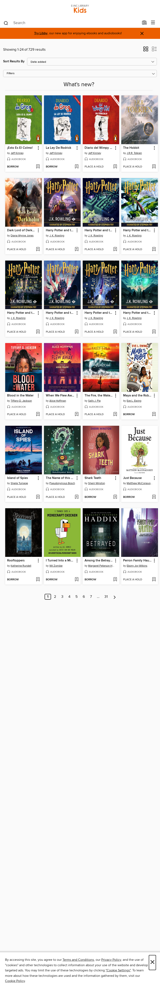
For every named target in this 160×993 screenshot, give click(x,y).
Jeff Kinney (17, 153)
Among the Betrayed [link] (99, 560)
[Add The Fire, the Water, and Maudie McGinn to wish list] (115, 414)
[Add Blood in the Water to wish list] (37, 414)
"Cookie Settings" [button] (118, 970)
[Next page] (115, 596)
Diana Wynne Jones (22, 235)
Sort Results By (14, 61)
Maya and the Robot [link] (137, 395)
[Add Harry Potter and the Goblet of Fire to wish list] (115, 249)
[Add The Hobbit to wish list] (153, 167)
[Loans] (144, 23)
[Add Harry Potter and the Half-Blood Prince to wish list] (153, 332)
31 (106, 596)
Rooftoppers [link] (16, 560)
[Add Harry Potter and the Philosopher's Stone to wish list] (76, 249)
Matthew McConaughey (140, 483)
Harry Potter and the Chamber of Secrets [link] (137, 230)
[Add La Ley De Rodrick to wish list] (76, 167)
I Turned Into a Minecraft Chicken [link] (60, 560)
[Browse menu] (153, 23)
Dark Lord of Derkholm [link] (21, 230)
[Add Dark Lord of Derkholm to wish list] (37, 249)
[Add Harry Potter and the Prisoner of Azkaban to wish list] (115, 332)
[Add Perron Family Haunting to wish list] (153, 579)
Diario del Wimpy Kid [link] (99, 148)
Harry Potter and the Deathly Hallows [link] (60, 313)
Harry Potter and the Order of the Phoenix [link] (21, 313)
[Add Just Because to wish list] (153, 497)
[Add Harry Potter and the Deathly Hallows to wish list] (76, 332)
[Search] (6, 23)
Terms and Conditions (78, 960)
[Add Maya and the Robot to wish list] (153, 414)
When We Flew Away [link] (60, 395)
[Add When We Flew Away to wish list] (76, 414)
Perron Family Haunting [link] (137, 560)
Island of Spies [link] (17, 478)
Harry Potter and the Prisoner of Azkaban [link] (99, 313)
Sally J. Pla (94, 400)
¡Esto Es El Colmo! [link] (20, 148)
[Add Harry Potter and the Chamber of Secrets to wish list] (153, 249)
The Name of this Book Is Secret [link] (60, 478)
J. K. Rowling (56, 235)
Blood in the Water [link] (20, 395)
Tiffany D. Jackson (21, 400)
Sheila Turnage (19, 483)
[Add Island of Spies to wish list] (37, 497)
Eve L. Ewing (134, 400)
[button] (145, 50)
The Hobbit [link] (131, 148)
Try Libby (41, 33)
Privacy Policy (111, 960)
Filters (11, 73)
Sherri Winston (96, 483)
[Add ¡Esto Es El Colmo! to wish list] (37, 167)
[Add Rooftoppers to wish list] (37, 579)
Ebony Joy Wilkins (137, 565)
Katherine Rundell (21, 565)
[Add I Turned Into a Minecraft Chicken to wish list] (76, 579)
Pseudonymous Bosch (62, 483)
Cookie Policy (15, 981)
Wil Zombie (55, 565)
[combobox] (71, 23)
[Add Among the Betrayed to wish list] (115, 579)
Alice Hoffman (57, 400)
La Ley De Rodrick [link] (58, 148)
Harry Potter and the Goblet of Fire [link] (99, 230)
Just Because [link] (132, 478)
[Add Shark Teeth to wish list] (115, 497)
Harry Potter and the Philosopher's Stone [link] (60, 230)
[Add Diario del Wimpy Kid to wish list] (115, 167)
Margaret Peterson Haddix (101, 565)
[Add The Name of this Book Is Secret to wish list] (76, 497)
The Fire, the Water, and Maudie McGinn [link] (99, 395)
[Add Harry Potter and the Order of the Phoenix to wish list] (37, 332)
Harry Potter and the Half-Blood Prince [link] (137, 313)
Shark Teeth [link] (93, 478)
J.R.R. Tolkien (134, 153)
